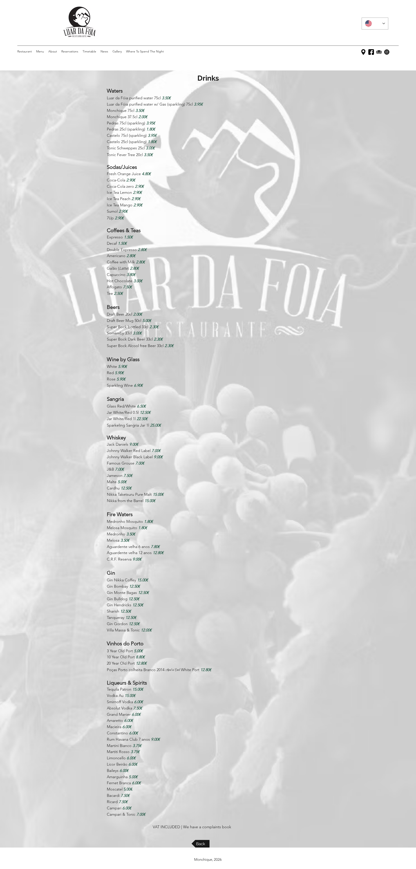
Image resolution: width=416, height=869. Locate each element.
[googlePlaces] (363, 52)
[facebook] (371, 52)
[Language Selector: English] (375, 23)
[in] (387, 52)
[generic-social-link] (379, 52)
